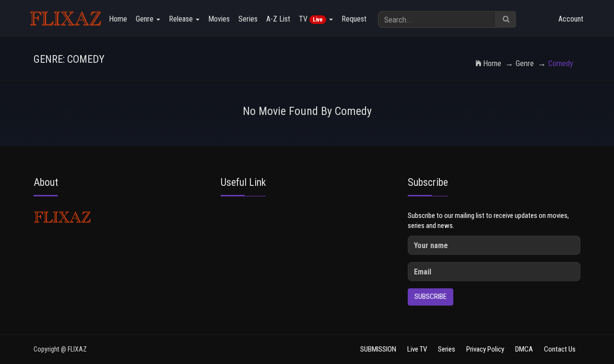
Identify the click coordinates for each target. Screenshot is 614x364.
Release (182, 18)
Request (354, 18)
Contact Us (560, 349)
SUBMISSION (378, 349)
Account (570, 18)
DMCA (524, 349)
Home (118, 18)
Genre (145, 18)
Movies (219, 18)
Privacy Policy (485, 349)
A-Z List (278, 18)
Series (248, 18)
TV (311, 18)
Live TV (417, 349)
